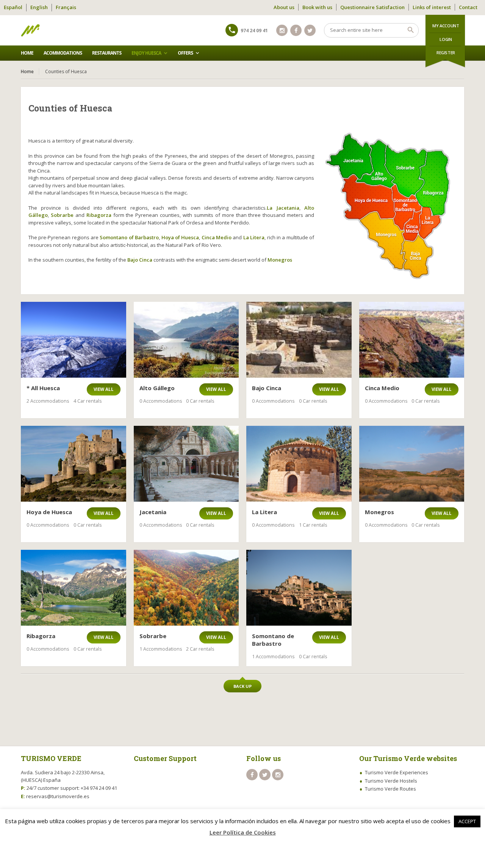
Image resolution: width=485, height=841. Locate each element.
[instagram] (282, 30)
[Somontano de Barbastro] (299, 588)
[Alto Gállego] (186, 340)
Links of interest (432, 7)
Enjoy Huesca (146, 53)
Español (13, 7)
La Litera (253, 237)
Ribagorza (98, 215)
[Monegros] (412, 464)
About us (284, 7)
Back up (242, 686)
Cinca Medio (217, 237)
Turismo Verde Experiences (396, 772)
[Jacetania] (186, 464)
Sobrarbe (62, 215)
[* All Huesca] (73, 340)
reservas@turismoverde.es (57, 796)
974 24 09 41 (254, 30)
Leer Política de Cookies (243, 832)
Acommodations (63, 53)
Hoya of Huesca (180, 237)
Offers (185, 53)
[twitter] (310, 30)
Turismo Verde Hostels (391, 780)
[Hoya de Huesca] (73, 464)
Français (66, 7)
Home (27, 53)
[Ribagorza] (73, 588)
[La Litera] (299, 464)
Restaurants (106, 53)
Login (446, 39)
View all (104, 389)
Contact (468, 7)
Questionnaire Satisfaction (372, 7)
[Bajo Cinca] (299, 340)
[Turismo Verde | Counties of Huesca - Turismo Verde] (30, 30)
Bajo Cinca (139, 259)
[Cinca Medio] (412, 340)
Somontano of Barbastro (129, 237)
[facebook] (296, 30)
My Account (445, 25)
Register (445, 52)
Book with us (317, 7)
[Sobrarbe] (186, 588)
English (39, 7)
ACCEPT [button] (467, 821)
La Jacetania (283, 207)
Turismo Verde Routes (390, 788)
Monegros (280, 259)
